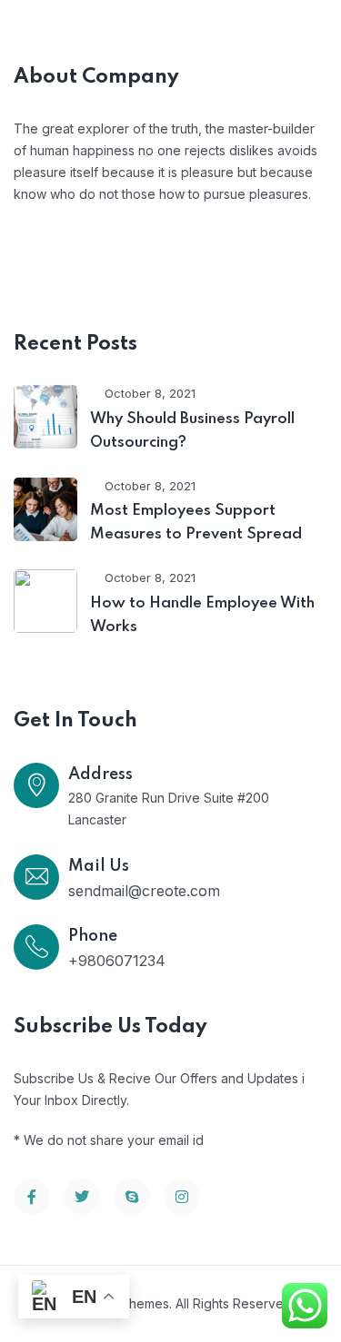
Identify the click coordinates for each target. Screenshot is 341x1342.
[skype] (132, 1197)
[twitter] (82, 1197)
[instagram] (182, 1197)
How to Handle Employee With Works (202, 615)
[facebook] (32, 1197)
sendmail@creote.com (144, 891)
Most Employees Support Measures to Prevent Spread (196, 522)
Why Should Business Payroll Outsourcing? (192, 430)
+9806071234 (116, 961)
